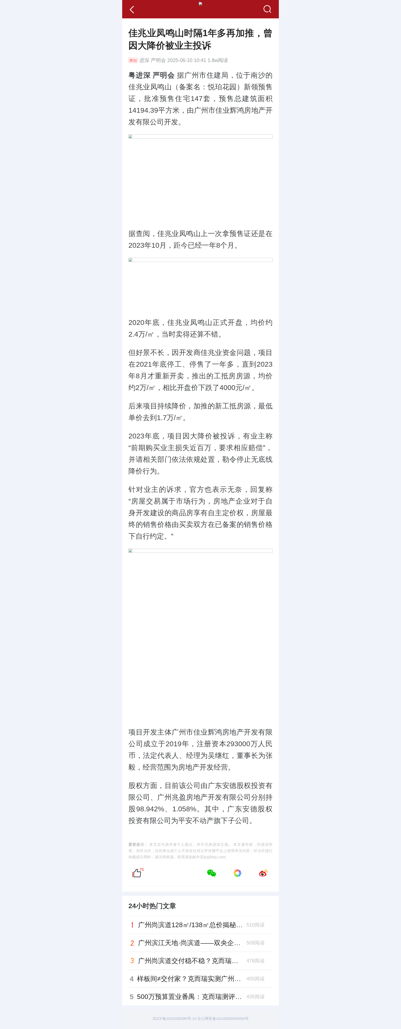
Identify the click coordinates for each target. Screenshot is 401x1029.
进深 (144, 60)
